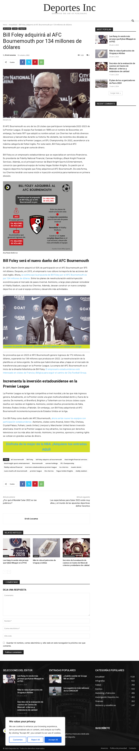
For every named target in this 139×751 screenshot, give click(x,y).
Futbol (15, 29)
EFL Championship (67, 463)
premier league (36, 471)
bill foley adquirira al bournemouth (49, 459)
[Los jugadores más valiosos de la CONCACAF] (55, 691)
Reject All (35, 739)
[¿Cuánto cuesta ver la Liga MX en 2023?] (55, 679)
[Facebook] (22, 62)
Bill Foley (30, 459)
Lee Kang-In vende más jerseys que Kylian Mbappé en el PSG (122, 39)
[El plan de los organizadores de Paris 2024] (101, 83)
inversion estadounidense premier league (41, 467)
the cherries (49, 471)
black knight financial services (76, 459)
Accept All (53, 739)
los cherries (63, 467)
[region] (35, 731)
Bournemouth (37, 463)
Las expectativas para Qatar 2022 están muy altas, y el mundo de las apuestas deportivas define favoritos (70, 503)
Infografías (22, 29)
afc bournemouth (17, 459)
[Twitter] (28, 62)
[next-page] (9, 572)
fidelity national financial (13, 467)
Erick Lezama (10, 55)
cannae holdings (51, 463)
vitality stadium (81, 471)
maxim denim (76, 467)
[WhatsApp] (41, 62)
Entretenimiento (69, 556)
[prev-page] (4, 572)
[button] (132, 21)
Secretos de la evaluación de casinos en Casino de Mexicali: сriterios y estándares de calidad (76, 562)
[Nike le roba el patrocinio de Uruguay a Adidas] (46, 547)
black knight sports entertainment (17, 463)
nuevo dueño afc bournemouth (15, 471)
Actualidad (13, 25)
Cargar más (114, 93)
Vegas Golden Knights (64, 471)
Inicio (5, 25)
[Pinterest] (35, 62)
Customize (18, 739)
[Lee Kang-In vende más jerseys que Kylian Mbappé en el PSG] (16, 547)
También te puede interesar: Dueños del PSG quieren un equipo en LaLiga (42, 346)
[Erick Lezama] (14, 518)
